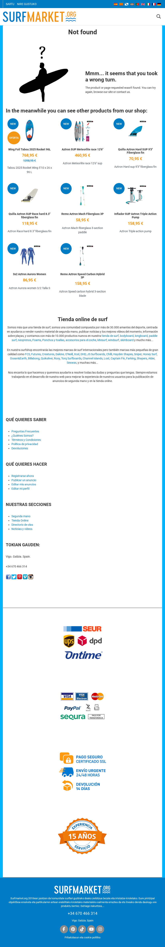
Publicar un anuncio (23, 480)
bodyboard (127, 335)
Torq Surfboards (71, 358)
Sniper (138, 354)
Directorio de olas (22, 524)
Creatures (48, 354)
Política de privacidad (24, 444)
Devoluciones (19, 448)
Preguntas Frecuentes (25, 431)
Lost (106, 358)
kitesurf (102, 340)
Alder (151, 358)
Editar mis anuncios (23, 484)
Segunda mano (20, 516)
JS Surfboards (96, 354)
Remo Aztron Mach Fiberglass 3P (82, 213)
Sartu (10, 4)
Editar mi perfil (20, 488)
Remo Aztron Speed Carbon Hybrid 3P (82, 276)
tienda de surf (110, 335)
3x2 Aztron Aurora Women (29, 274)
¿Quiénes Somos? (22, 435)
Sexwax (71, 362)
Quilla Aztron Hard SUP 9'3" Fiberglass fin (135, 151)
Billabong (34, 358)
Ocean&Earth (18, 358)
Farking (131, 358)
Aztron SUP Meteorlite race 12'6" (82, 149)
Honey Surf (150, 354)
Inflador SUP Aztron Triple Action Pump (135, 215)
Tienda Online (19, 520)
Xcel (76, 354)
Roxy (57, 358)
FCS (27, 354)
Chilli (109, 354)
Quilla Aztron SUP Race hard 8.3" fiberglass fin (29, 215)
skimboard (127, 340)
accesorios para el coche (81, 340)
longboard (141, 335)
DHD (83, 354)
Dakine (60, 354)
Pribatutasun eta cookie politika (82, 937)
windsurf (113, 340)
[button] (158, 17)
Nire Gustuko (27, 4)
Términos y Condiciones (26, 439)
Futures (36, 354)
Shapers (142, 358)
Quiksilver (47, 358)
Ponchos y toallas (53, 340)
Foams (36, 340)
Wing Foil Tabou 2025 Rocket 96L (29, 149)
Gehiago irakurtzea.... (92, 905)
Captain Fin (118, 358)
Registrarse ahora (22, 476)
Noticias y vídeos (21, 529)
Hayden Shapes (123, 354)
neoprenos (24, 340)
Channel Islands (93, 358)
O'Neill (69, 354)
